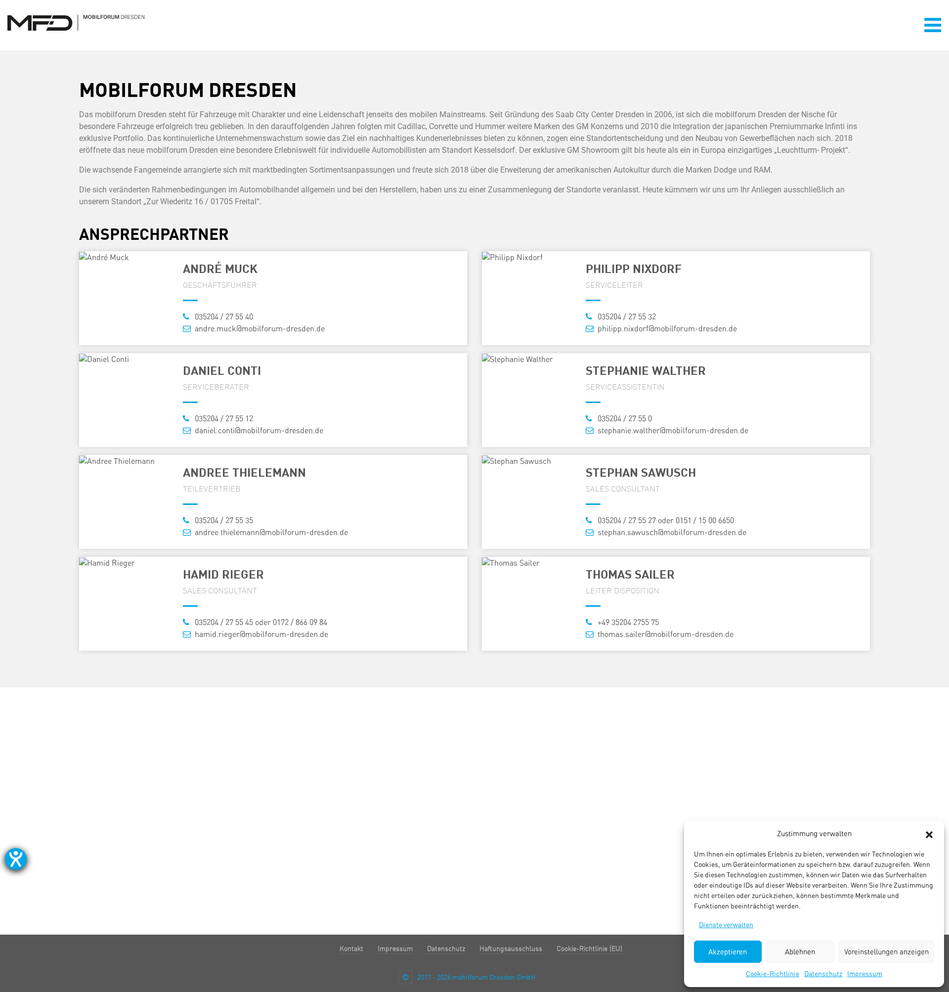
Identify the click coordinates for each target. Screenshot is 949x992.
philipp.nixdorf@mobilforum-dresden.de (666, 328)
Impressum (864, 974)
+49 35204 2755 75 (627, 622)
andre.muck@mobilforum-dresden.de (259, 328)
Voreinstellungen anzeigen (886, 951)
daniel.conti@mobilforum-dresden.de (258, 430)
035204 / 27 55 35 (223, 520)
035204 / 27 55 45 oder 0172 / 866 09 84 (260, 622)
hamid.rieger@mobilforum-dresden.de (260, 634)
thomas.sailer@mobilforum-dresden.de (664, 634)
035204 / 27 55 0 (624, 418)
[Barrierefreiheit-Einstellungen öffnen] (16, 859)
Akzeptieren (727, 951)
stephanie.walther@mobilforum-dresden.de (672, 430)
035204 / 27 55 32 (626, 316)
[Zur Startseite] (75, 22)
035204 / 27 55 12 (223, 418)
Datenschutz (823, 974)
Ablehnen (800, 951)
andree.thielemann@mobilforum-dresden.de (270, 532)
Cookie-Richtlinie (772, 974)
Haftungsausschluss (510, 948)
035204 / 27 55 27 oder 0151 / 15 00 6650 (665, 520)
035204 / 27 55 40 (223, 316)
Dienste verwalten (726, 925)
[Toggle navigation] (933, 25)
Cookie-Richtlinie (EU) (589, 948)
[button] (929, 834)
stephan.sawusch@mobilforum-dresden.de (671, 532)
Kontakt (351, 948)
